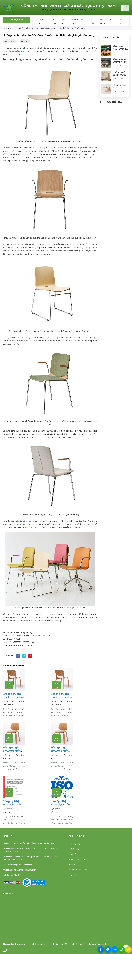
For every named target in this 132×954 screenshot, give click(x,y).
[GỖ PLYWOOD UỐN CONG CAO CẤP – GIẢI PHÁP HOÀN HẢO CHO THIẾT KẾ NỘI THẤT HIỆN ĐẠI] (106, 85)
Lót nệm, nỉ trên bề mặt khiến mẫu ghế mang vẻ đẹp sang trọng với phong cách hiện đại (50, 423)
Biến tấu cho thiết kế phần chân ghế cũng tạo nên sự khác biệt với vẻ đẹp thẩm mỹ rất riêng (49, 331)
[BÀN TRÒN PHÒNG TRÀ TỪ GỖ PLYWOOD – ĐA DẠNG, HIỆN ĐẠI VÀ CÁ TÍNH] (106, 47)
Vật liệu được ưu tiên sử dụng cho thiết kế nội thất (49, 608)
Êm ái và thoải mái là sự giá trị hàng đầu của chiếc (49, 514)
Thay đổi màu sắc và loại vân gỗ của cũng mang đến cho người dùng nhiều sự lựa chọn (50, 238)
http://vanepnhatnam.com (24, 870)
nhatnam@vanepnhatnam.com (22, 865)
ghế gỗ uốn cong (16, 51)
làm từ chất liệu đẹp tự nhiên (50, 141)
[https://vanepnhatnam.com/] (9, 7)
